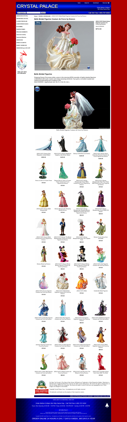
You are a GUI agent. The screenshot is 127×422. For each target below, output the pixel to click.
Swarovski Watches (21, 37)
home (79, 3)
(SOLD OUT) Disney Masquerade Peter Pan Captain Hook (81, 238)
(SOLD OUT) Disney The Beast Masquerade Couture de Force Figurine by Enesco (62, 238)
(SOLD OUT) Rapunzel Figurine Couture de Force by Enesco (81, 345)
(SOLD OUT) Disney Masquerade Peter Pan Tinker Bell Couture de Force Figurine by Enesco (100, 182)
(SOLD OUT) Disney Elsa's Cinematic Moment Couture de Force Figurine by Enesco (100, 155)
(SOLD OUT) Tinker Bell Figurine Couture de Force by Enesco (44, 372)
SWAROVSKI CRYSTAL (22, 16)
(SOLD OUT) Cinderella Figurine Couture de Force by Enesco (44, 318)
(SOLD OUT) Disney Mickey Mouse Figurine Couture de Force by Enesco (81, 265)
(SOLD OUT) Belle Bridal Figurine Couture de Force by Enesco (63, 292)
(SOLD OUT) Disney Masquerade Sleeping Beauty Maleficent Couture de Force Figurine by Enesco (82, 211)
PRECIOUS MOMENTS (22, 32)
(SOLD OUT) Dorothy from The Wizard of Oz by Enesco (81, 372)
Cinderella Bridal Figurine (101, 291)
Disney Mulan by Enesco (43, 264)
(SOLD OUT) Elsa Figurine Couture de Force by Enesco (62, 318)
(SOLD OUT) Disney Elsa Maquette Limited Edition (44, 154)
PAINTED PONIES (21, 29)
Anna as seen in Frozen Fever (43, 180)
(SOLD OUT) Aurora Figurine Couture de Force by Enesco (44, 291)
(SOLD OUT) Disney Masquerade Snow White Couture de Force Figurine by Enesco (82, 182)
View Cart (105, 3)
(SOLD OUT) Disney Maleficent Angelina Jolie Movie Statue (62, 154)
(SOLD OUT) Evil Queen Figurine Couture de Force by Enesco (82, 319)
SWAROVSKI (20, 40)
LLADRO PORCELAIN (22, 21)
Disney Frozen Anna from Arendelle (101, 237)
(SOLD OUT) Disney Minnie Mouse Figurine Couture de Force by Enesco (62, 265)
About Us (86, 3)
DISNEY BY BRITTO (21, 42)
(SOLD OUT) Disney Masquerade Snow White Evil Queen (101, 210)
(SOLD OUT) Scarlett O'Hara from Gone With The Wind (101, 372)
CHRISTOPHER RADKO (22, 24)
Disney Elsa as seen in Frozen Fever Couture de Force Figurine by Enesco (62, 182)
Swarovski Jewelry (21, 34)
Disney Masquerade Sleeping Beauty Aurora (63, 209)
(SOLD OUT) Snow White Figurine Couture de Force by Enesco (101, 346)
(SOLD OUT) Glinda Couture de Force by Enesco (62, 372)
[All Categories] (29, 12)
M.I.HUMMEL (20, 26)
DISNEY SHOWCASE (44, 16)
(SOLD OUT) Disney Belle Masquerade (44, 209)
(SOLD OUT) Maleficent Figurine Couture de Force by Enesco (101, 318)
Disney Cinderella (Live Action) (81, 153)
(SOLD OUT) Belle (82, 291)
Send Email (96, 3)
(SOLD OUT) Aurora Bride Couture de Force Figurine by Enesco (44, 238)
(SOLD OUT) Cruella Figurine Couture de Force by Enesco (63, 345)
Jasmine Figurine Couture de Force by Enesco (44, 345)
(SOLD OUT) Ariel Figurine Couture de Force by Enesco (101, 264)
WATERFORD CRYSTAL (22, 18)
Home (35, 16)
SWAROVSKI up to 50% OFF (23, 48)
